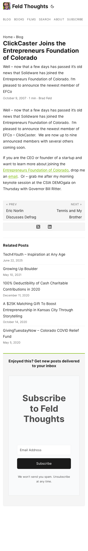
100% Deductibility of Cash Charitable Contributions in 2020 (35, 286)
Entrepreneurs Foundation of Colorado (36, 170)
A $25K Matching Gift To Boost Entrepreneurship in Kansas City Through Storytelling (38, 310)
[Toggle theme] (52, 6)
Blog (19, 37)
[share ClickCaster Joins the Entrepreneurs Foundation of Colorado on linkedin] (49, 227)
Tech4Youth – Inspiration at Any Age (34, 254)
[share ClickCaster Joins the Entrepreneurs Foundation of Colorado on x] (38, 227)
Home (8, 37)
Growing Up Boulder (20, 269)
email (13, 176)
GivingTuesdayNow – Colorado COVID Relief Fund (41, 333)
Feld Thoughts (30, 6)
